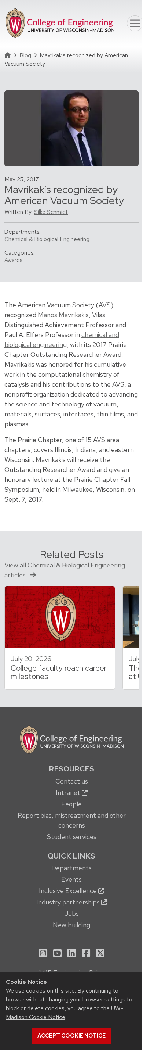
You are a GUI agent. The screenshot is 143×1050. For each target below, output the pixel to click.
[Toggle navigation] (135, 23)
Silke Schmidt (51, 212)
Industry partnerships (68, 902)
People (71, 804)
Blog (25, 55)
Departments (71, 868)
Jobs (72, 913)
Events (71, 879)
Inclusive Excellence (68, 890)
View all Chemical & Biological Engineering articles (64, 570)
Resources (71, 769)
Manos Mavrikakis (63, 315)
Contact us (71, 781)
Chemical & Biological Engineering (46, 239)
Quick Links (71, 856)
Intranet (69, 792)
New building (71, 925)
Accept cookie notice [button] (71, 1035)
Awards (13, 260)
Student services (71, 836)
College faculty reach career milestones (59, 672)
